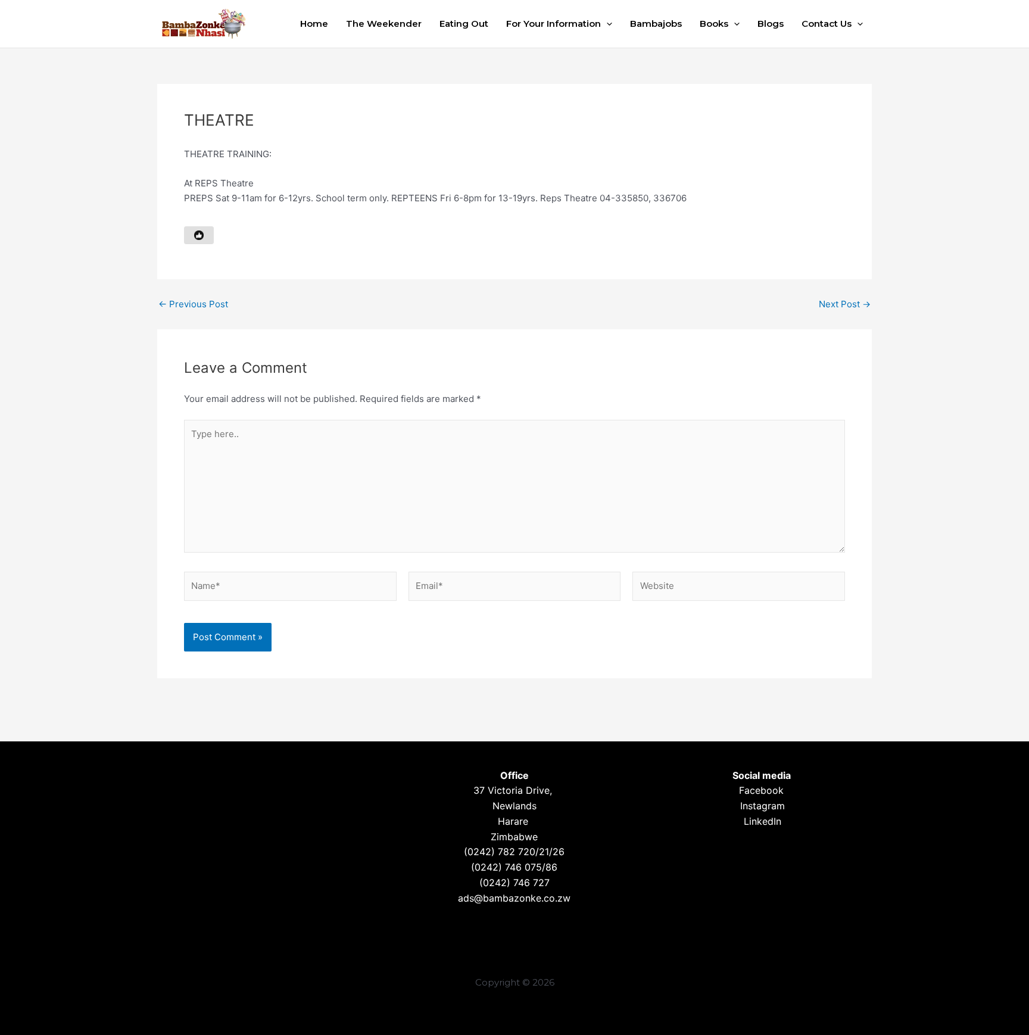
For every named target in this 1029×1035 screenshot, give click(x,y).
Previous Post (193, 304)
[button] (606, 24)
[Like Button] (199, 235)
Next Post (845, 304)
